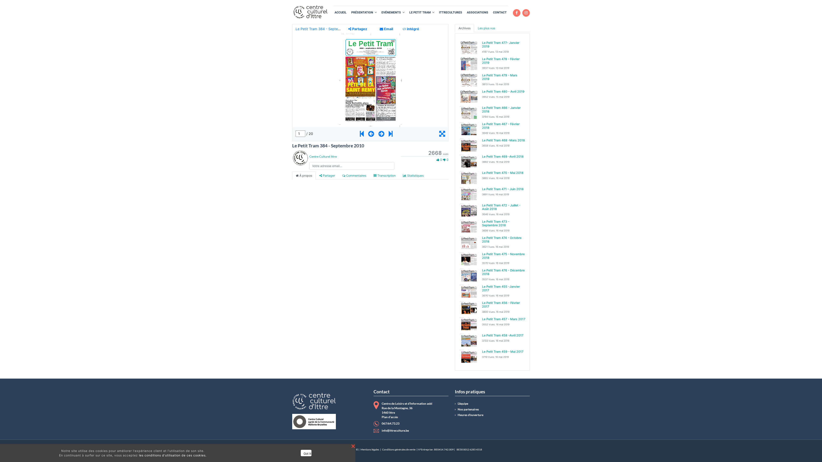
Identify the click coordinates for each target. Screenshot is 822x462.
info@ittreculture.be (395, 430)
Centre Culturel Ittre (323, 156)
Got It (307, 453)
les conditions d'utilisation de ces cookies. (173, 455)
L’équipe (463, 403)
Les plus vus (486, 28)
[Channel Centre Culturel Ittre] (300, 157)
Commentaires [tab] (355, 175)
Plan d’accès (390, 417)
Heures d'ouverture (470, 415)
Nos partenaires (468, 409)
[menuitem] (341, 12)
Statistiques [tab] (415, 175)
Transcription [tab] (386, 175)
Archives (465, 28)
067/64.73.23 (390, 423)
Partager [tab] (328, 175)
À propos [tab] (305, 175)
